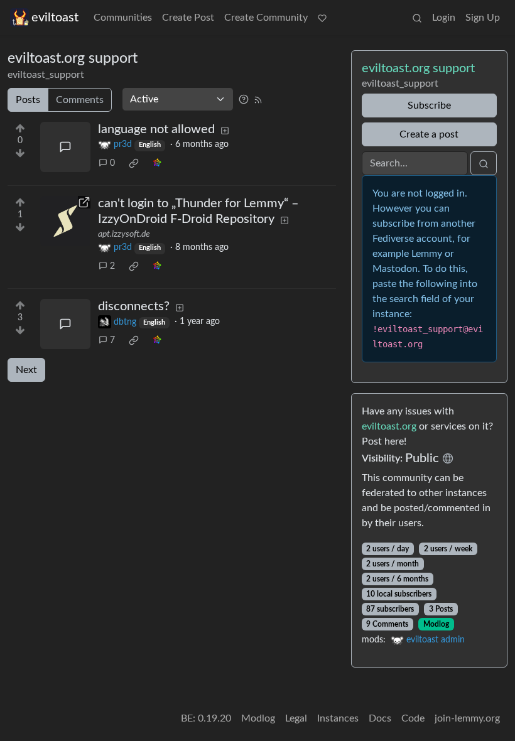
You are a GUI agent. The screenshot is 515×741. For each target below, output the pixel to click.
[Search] (417, 17)
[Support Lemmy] (322, 17)
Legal (296, 718)
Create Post (188, 18)
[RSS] (258, 99)
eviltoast (55, 17)
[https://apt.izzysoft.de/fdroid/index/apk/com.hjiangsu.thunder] (65, 221)
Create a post (428, 134)
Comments (80, 100)
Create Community (266, 18)
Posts (28, 100)
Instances (338, 718)
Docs (380, 718)
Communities (123, 18)
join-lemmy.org (467, 718)
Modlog (436, 624)
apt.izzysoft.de (124, 234)
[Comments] (65, 147)
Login (443, 18)
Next (26, 370)
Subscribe (429, 105)
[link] (134, 163)
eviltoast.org (389, 426)
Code (413, 718)
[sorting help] (244, 99)
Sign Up (482, 18)
